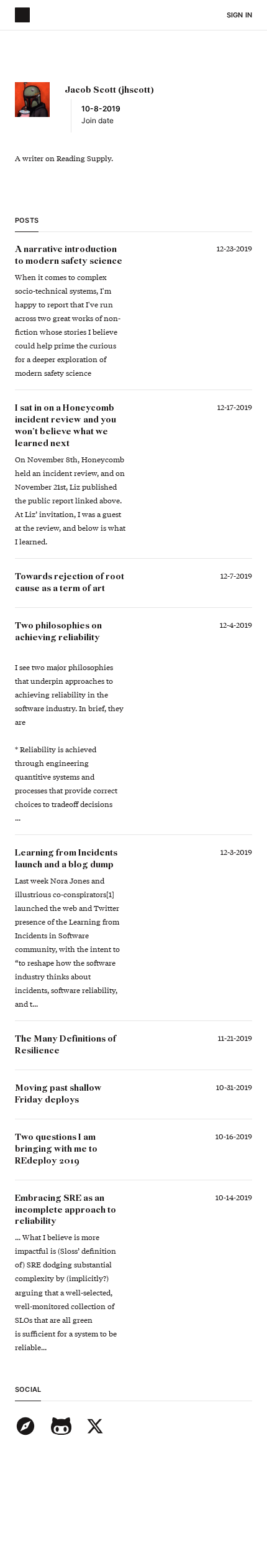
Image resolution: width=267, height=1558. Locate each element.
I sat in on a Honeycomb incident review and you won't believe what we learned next (66, 426)
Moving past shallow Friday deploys (59, 1094)
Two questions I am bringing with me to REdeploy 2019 (57, 1149)
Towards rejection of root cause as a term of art (70, 583)
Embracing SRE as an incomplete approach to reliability (66, 1210)
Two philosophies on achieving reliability (59, 632)
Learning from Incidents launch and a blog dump (67, 859)
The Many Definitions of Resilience (66, 1045)
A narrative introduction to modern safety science (68, 255)
